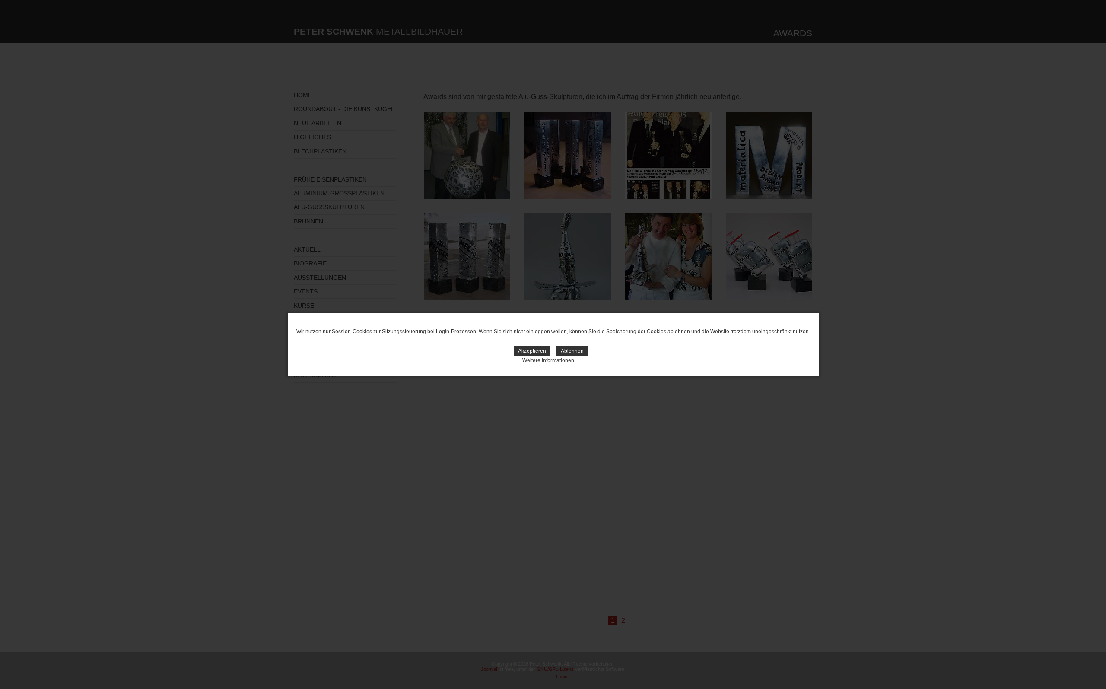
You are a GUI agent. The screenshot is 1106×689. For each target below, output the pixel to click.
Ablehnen (572, 351)
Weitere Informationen (548, 360)
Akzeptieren (532, 351)
